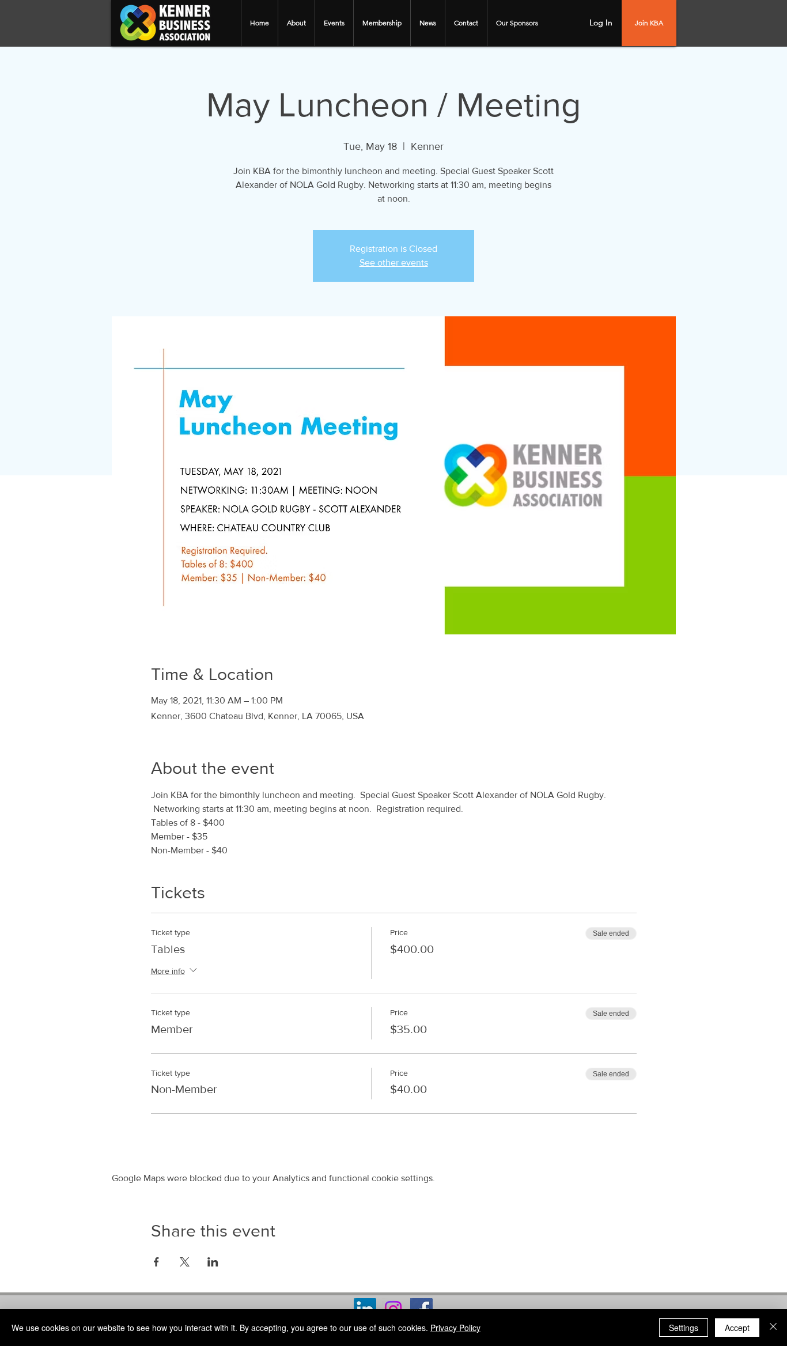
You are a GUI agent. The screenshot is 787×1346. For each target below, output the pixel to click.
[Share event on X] (184, 1261)
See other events (394, 262)
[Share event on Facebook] (156, 1261)
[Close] (773, 1327)
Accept (737, 1327)
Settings (683, 1327)
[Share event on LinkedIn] (212, 1261)
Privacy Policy (455, 1327)
